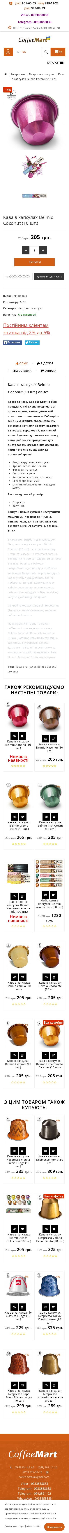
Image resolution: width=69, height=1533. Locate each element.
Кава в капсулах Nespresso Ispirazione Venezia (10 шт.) (50, 1395)
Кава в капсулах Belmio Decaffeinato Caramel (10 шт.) (49, 1064)
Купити (34, 262)
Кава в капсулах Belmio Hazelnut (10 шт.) (49, 747)
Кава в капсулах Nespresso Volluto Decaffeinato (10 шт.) (50, 1238)
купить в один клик (49, 276)
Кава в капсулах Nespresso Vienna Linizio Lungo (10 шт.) (18, 1161)
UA (24, 51)
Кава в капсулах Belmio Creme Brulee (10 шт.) (19, 825)
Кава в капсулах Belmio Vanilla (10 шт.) (19, 986)
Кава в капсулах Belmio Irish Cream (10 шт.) (50, 825)
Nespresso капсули (30, 308)
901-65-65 (25, 3)
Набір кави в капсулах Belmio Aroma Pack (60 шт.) (49, 904)
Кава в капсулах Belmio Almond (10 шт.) (18, 745)
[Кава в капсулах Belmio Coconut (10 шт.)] (34, 118)
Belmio (22, 296)
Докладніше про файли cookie (22, 1526)
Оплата (50, 371)
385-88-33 (34, 8)
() (60, 52)
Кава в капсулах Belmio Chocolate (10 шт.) (50, 986)
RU (18, 51)
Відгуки (46, 363)
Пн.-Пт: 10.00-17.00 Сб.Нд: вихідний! (37, 27)
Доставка (23, 371)
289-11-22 (48, 3)
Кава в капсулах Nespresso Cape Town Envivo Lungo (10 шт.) (19, 1395)
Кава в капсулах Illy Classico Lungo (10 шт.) (18, 1316)
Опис (23, 363)
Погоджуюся (54, 1527)
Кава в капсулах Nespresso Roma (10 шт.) (49, 1159)
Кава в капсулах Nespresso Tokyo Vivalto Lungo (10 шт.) (49, 1317)
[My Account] (8, 52)
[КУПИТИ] (22, 736)
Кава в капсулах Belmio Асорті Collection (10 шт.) (19, 1238)
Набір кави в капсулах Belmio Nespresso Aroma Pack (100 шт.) (18, 906)
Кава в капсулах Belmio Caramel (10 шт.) (18, 1064)
